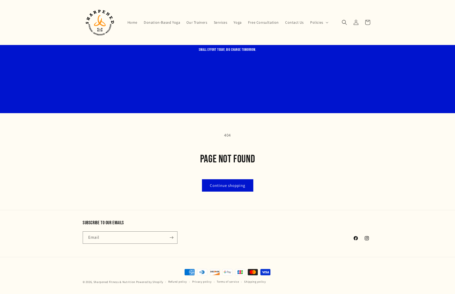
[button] (318, 22)
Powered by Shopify (149, 282)
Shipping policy (255, 281)
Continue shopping (227, 185)
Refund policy (177, 281)
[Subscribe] (171, 237)
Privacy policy (202, 281)
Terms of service (228, 281)
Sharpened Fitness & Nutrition (114, 282)
